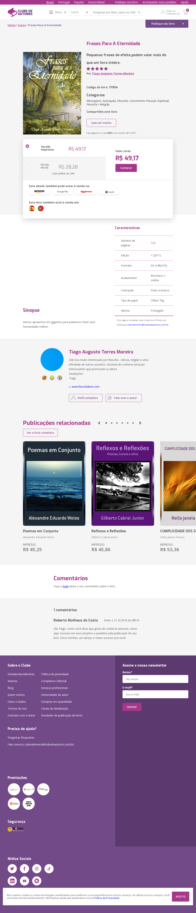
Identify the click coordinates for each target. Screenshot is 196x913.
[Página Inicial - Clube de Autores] (20, 13)
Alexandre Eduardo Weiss (38, 537)
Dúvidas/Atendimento (21, 674)
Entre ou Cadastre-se (173, 12)
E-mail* (127, 687)
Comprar (126, 168)
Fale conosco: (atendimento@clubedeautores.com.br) (41, 744)
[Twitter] (12, 868)
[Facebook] (24, 868)
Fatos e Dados (17, 701)
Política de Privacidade (106, 898)
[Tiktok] (49, 868)
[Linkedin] (12, 880)
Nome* (127, 672)
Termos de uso (17, 708)
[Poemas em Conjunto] (54, 483)
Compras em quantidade (56, 701)
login (66, 586)
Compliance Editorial (53, 681)
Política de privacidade (55, 674)
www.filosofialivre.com (86, 386)
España (79, 2)
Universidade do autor (55, 695)
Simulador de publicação (61, 715)
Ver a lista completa (40, 432)
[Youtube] (24, 880)
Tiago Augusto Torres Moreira (113, 73)
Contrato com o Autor (21, 715)
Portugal (63, 2)
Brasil (50, 2)
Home (12, 25)
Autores (12, 681)
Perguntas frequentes (21, 737)
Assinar (132, 707)
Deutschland (96, 2)
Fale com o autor (125, 398)
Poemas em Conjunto (40, 531)
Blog (10, 688)
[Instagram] (36, 868)
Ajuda (184, 2)
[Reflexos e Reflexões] (122, 483)
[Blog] (36, 880)
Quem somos (16, 695)
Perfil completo (88, 398)
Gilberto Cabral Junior (104, 537)
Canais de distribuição (54, 708)
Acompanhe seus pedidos (159, 2)
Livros (22, 25)
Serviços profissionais (54, 688)
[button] (99, 423)
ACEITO (180, 896)
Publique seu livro (126, 2)
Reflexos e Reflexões (108, 531)
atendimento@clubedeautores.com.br (148, 324)
